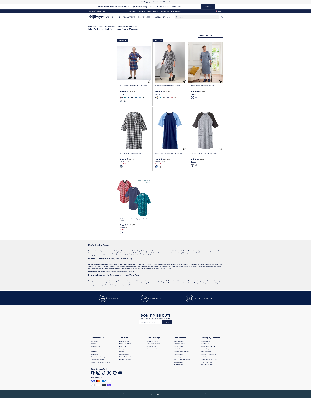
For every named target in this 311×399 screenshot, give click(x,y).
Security (121, 349)
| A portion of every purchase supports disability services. (138, 6)
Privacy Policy (123, 346)
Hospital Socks (205, 343)
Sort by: (201, 35)
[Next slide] (221, 2)
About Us (123, 337)
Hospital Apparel (178, 364)
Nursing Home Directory (98, 357)
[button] (110, 17)
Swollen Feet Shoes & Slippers (209, 359)
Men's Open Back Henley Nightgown (202, 85)
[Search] (177, 17)
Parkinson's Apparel (206, 349)
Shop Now (208, 7)
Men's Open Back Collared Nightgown (131, 153)
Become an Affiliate (125, 359)
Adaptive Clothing (179, 341)
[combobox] (197, 17)
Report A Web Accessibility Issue (100, 362)
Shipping (93, 343)
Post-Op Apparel (206, 351)
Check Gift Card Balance (154, 349)
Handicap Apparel (179, 362)
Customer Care (97, 337)
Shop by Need (180, 337)
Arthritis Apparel (178, 346)
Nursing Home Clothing (208, 346)
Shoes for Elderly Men (113, 271)
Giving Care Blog (124, 354)
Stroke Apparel (205, 357)
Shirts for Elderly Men (128, 271)
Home (90, 26)
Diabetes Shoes (178, 354)
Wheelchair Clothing (207, 364)
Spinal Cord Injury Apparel (208, 354)
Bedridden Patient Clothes (181, 351)
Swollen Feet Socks (206, 362)
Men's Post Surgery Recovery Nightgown (204, 153)
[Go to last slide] (90, 2)
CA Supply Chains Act (125, 357)
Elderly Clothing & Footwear (182, 359)
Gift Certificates (151, 346)
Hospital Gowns (205, 341)
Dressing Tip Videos (125, 343)
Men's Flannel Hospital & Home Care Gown (133, 85)
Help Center (94, 341)
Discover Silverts (124, 341)
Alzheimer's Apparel (179, 343)
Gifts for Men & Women (154, 343)
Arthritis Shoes (178, 349)
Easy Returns (94, 349)
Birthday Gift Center (152, 341)
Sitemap (121, 351)
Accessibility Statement (98, 359)
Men (95, 26)
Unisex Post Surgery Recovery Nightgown (168, 153)
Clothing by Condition (210, 337)
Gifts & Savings (153, 337)
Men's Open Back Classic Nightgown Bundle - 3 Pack (134, 219)
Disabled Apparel (178, 357)
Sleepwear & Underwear (107, 26)
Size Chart (94, 351)
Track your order (95, 346)
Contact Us (94, 354)
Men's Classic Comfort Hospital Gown (167, 85)
